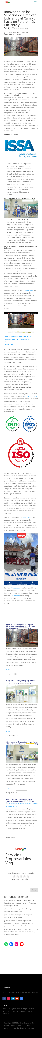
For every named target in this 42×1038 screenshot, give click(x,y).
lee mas (8, 669)
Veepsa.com (16, 588)
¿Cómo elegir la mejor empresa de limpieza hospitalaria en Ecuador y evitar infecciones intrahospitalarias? (21, 682)
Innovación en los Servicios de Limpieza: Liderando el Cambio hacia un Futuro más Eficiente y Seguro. (20, 626)
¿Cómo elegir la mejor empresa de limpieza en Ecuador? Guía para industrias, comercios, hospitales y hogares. (21, 931)
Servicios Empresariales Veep (18, 858)
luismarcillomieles (13, 32)
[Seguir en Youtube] (17, 998)
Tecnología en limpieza (12, 34)
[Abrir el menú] (21, 867)
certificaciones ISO (30, 396)
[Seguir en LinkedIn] (13, 998)
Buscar (34, 890)
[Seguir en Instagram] (8, 998)
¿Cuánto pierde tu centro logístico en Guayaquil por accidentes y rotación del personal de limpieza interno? (18, 923)
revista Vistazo (28, 290)
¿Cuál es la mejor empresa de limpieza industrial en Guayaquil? (20, 800)
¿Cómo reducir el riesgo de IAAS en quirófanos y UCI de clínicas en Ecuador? (22, 743)
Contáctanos (15, 596)
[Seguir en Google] (21, 998)
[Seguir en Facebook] (4, 998)
